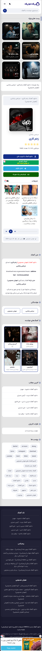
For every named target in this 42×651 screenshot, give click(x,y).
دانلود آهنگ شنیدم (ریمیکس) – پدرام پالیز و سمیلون (21, 570)
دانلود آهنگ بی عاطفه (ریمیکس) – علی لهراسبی (21, 560)
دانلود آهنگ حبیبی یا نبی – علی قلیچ (26, 402)
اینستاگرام (33, 476)
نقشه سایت (21, 630)
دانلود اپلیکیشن (7, 627)
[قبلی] (6, 231)
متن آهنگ (21, 485)
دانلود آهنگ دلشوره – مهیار (29, 389)
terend (34, 456)
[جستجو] (5, 10)
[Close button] (40, 636)
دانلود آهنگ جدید (35, 627)
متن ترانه (11, 485)
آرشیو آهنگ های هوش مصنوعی (26, 461)
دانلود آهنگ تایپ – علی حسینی (28, 408)
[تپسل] (4, 161)
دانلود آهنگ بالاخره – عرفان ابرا (28, 414)
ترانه (24, 476)
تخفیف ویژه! (11, 648)
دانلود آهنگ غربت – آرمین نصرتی (27, 395)
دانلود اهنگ (32, 485)
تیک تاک (8, 476)
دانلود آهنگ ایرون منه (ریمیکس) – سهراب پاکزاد (21, 549)
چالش (26, 481)
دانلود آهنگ (16, 481)
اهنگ (9, 471)
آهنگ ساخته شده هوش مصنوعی (26, 471)
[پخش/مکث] (11, 231)
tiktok (26, 456)
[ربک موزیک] (32, 3)
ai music (24, 446)
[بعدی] (15, 231)
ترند (17, 476)
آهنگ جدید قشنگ (30, 466)
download (33, 451)
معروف (15, 490)
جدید (34, 481)
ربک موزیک (35, 85)
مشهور (24, 490)
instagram (22, 451)
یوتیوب (20, 495)
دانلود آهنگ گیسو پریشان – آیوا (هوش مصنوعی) (21, 586)
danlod (15, 446)
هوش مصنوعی (30, 239)
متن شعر (33, 490)
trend (18, 456)
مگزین (15, 627)
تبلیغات (20, 627)
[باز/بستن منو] (4, 4)
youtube (9, 456)
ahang (34, 446)
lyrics (12, 451)
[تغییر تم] (10, 4)
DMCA (26, 627)
